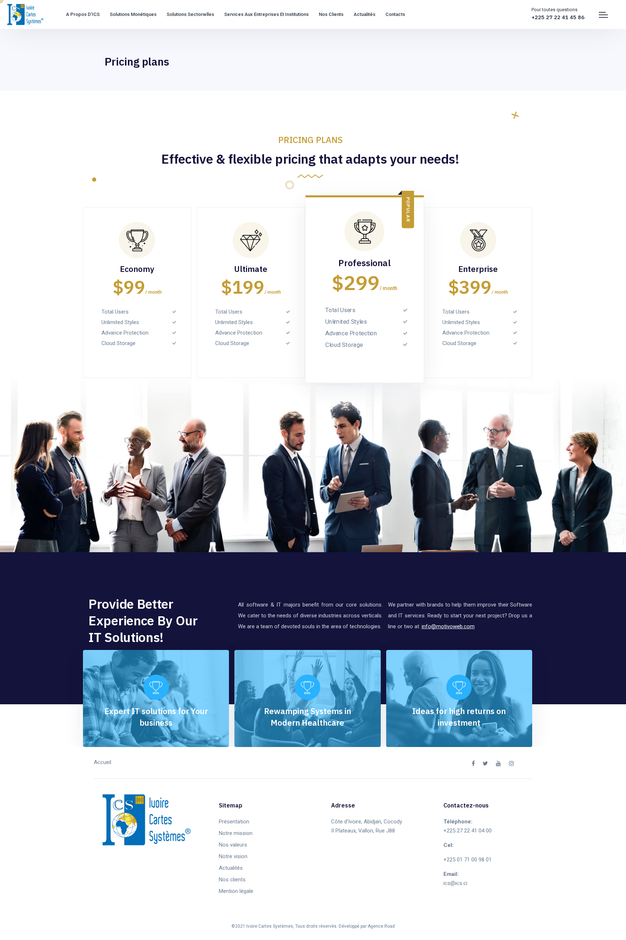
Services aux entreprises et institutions (266, 14)
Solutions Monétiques (133, 14)
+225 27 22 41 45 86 (557, 17)
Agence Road (381, 926)
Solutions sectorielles (190, 14)
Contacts (395, 14)
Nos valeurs (233, 845)
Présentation (234, 821)
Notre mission (236, 833)
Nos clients (331, 14)
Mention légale (236, 891)
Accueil (102, 762)
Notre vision (233, 856)
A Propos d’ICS (83, 14)
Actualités (364, 14)
